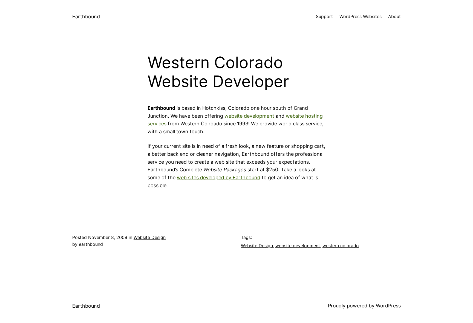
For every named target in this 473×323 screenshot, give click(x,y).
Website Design (150, 237)
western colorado (340, 245)
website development (249, 116)
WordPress (388, 305)
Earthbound (86, 16)
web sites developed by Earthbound (218, 177)
